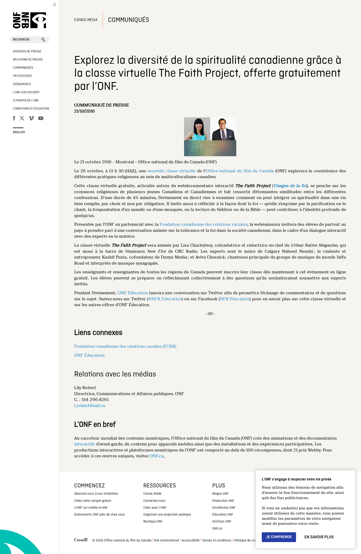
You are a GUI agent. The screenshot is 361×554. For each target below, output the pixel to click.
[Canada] (81, 540)
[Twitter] (21, 119)
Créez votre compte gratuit (92, 501)
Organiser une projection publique (167, 515)
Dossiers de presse (27, 51)
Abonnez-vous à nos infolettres (96, 494)
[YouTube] (40, 119)
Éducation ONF (222, 515)
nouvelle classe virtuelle (171, 171)
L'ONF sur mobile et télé (90, 508)
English (19, 132)
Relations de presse (28, 59)
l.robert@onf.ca (89, 405)
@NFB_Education (165, 299)
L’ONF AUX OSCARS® (26, 92)
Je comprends (279, 537)
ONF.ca (157, 456)
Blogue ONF (220, 494)
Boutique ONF (153, 522)
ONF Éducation (133, 292)
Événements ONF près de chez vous (99, 515)
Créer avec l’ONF (155, 508)
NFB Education (235, 299)
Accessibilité (191, 541)
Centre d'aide (152, 494)
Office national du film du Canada (240, 171)
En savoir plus (319, 537)
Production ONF (223, 501)
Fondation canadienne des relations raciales (203, 224)
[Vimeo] (31, 119)
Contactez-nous (154, 501)
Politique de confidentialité (253, 541)
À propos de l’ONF (26, 100)
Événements (22, 84)
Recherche (21, 39)
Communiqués (23, 68)
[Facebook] (14, 119)
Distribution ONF (223, 508)
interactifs (84, 444)
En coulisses (22, 76)
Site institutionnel (166, 541)
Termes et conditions (216, 541)
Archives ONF (221, 522)
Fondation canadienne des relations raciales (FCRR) (125, 346)
